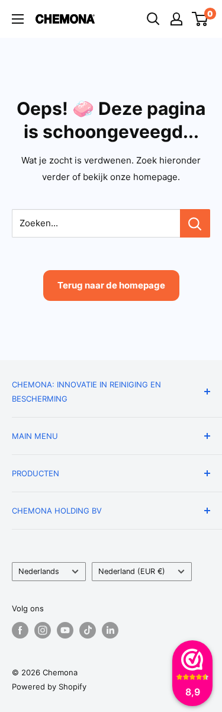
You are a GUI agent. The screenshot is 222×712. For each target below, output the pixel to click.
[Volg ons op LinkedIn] (110, 630)
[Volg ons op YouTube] (65, 630)
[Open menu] (18, 19)
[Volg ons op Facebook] (20, 630)
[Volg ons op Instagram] (42, 630)
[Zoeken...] (195, 223)
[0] (200, 19)
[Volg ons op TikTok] (87, 630)
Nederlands (38, 571)
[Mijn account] (176, 18)
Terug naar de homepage (111, 285)
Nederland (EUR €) (131, 571)
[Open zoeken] (153, 18)
